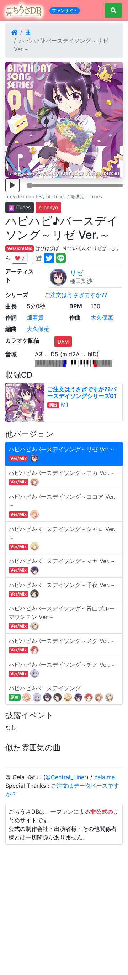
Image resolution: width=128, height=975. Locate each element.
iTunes (22, 207)
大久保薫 (102, 317)
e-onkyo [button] (48, 207)
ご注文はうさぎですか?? (75, 294)
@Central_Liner (66, 777)
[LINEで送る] (61, 257)
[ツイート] (49, 257)
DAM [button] (63, 342)
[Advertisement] (64, 909)
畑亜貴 (35, 317)
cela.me (104, 777)
